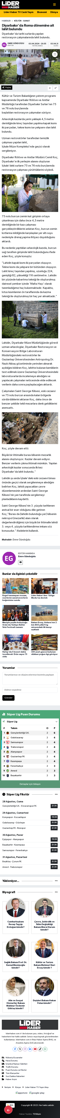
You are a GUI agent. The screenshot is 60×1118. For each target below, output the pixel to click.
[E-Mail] (20, 562)
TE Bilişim (37, 1114)
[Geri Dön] (8, 1109)
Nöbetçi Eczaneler (14, 1058)
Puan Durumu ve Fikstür (16, 1070)
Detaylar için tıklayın (30, 784)
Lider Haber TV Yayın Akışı (37, 1087)
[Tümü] (56, 881)
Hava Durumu (12, 1061)
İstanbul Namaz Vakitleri (16, 1064)
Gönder (8, 698)
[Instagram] (25, 1049)
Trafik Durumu (12, 1067)
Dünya (54, 12)
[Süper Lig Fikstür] (56, 794)
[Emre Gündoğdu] (9, 558)
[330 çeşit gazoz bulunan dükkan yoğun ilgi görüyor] (44, 642)
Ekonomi (42, 12)
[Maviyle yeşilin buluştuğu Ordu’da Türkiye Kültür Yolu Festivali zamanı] (15, 613)
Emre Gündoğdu (27, 556)
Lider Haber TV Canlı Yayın (18, 12)
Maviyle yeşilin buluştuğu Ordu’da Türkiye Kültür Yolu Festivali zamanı (14, 625)
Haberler (6, 21)
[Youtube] (35, 1049)
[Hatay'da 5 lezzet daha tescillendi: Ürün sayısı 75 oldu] (15, 642)
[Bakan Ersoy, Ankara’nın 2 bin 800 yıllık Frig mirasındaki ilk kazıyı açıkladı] (44, 613)
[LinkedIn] (30, 1049)
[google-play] (37, 1093)
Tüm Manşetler (12, 1073)
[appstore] (22, 1093)
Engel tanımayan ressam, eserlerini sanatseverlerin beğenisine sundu (15, 598)
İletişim (8, 1087)
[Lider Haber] (10, 4)
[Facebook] (15, 1049)
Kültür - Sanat (22, 21)
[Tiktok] (40, 1049)
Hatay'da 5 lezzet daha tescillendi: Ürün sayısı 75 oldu (14, 654)
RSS (11, 1105)
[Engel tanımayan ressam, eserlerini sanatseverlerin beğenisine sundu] (15, 586)
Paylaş (8, 87)
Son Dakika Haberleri (15, 1076)
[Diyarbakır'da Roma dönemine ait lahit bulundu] (30, 66)
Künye (18, 1087)
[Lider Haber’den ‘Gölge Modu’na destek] (44, 586)
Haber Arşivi (11, 1079)
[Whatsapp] (45, 1049)
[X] (20, 1049)
